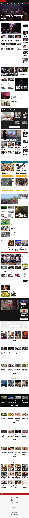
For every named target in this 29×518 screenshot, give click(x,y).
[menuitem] (26, 1)
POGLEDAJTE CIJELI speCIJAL (14, 127)
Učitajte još (14, 340)
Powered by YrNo (26, 262)
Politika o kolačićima (14, 512)
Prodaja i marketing (14, 508)
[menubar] (26, 1)
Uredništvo (14, 507)
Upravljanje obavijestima (15, 514)
